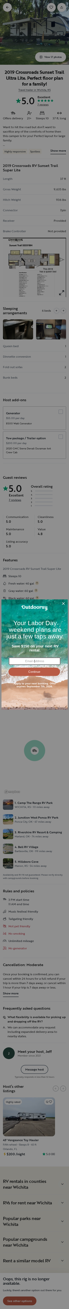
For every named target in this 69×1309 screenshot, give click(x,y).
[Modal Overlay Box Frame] (34, 654)
